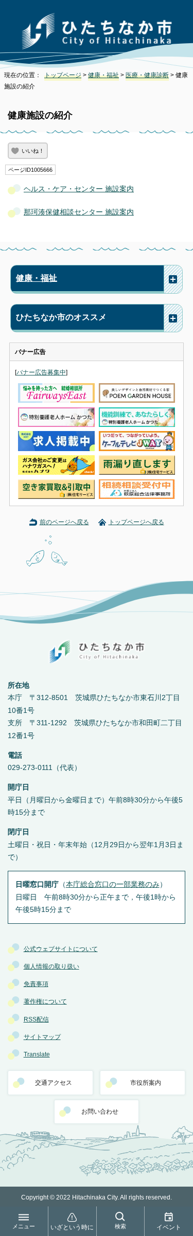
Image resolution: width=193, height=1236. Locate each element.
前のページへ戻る (64, 522)
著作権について (45, 1001)
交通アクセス (53, 1082)
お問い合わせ (99, 1111)
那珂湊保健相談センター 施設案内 (79, 212)
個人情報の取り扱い (51, 966)
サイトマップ (42, 1037)
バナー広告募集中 (41, 372)
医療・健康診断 (147, 75)
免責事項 (36, 984)
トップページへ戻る (136, 522)
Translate (37, 1054)
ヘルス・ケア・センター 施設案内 (79, 189)
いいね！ (33, 151)
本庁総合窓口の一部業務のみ (113, 884)
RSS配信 (36, 1019)
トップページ (62, 75)
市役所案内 (145, 1082)
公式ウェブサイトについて (61, 949)
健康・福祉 (103, 75)
